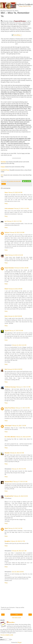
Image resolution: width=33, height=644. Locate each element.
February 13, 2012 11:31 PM (21, 208)
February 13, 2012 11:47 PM (14, 221)
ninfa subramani (9, 208)
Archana (7, 232)
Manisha (3, 161)
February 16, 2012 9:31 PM (19, 468)
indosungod (8, 425)
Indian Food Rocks (10, 407)
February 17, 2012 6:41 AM (20, 481)
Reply (6, 203)
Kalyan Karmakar (9, 267)
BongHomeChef (9, 496)
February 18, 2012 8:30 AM (21, 496)
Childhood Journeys (10, 387)
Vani (6, 369)
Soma (6, 192)
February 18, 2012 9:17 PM (18, 541)
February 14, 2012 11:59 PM (23, 436)
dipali (6, 528)
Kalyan (3, 166)
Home (16, 614)
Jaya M (6, 330)
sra (5, 221)
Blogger (19, 642)
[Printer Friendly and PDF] (26, 181)
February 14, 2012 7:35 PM (19, 425)
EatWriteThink (5, 170)
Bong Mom (11, 622)
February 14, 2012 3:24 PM (23, 407)
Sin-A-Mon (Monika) (10, 436)
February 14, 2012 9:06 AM (15, 316)
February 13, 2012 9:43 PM (15, 192)
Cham (6, 255)
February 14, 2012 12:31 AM (15, 255)
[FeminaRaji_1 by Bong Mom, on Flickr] (16, 35)
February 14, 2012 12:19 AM (17, 232)
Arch (2, 175)
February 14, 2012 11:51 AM (19, 345)
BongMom (7, 541)
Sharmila (7, 452)
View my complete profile (6, 635)
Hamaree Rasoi (9, 481)
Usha (6, 316)
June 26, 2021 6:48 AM (18, 571)
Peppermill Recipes (20, 21)
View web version (16, 617)
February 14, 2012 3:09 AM (15, 288)
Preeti (6, 288)
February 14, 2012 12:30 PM (14, 369)
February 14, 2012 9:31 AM (16, 330)
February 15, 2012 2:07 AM (17, 452)
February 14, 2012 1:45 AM (21, 267)
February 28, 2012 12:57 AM (19, 550)
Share (3, 183)
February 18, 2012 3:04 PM (15, 528)
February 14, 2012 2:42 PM (23, 387)
